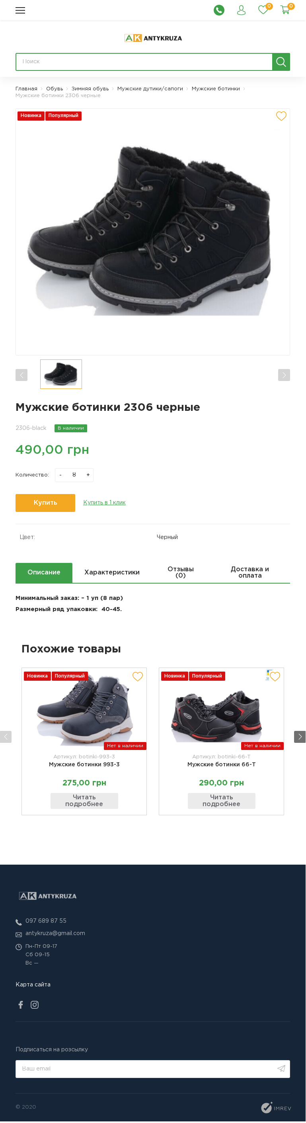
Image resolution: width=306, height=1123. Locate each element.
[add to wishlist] (281, 116)
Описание (43, 573)
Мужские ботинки (216, 89)
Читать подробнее (84, 801)
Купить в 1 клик (104, 502)
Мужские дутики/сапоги (150, 89)
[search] (281, 62)
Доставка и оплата (250, 572)
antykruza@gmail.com (55, 933)
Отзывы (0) (181, 572)
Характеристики (112, 573)
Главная (26, 89)
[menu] (20, 10)
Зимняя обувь (90, 89)
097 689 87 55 (45, 921)
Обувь (54, 89)
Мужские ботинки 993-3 (84, 764)
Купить (45, 503)
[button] (300, 737)
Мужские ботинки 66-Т (221, 764)
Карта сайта (33, 984)
